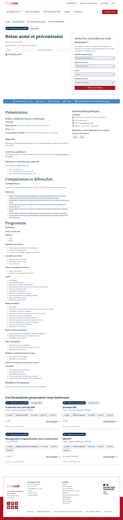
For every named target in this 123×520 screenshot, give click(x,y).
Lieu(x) (77, 70)
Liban (75, 137)
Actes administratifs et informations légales (68, 511)
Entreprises (79, 12)
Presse (64, 484)
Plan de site (66, 504)
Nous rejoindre (67, 486)
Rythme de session (81, 62)
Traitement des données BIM (20, 407)
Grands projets (32, 495)
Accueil (7, 21)
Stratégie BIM (70, 407)
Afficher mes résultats (94, 88)
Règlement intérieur (43, 511)
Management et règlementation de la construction (31, 439)
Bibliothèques (67, 497)
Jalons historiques (33, 484)
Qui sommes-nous (33, 482)
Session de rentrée (81, 79)
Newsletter (108, 511)
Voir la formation (52, 421)
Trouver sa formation (32, 12)
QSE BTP (67, 439)
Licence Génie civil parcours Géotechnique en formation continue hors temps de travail (37, 213)
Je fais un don (32, 493)
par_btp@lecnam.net (86, 123)
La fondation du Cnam (34, 488)
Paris (82, 137)
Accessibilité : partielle (93, 511)
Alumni (29, 491)
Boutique (65, 493)
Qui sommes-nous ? (14, 12)
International (66, 499)
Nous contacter (67, 488)
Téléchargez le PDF (15, 54)
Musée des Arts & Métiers (70, 495)
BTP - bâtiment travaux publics (36, 21)
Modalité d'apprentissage (83, 54)
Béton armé (34, 28)
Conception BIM (36, 403)
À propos (65, 482)
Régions (67, 12)
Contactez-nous (109, 12)
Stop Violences (67, 501)
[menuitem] (72, 3)
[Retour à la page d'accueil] (11, 3)
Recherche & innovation (52, 12)
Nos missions (31, 486)
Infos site (30, 511)
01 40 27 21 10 (82, 120)
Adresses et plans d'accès (71, 491)
